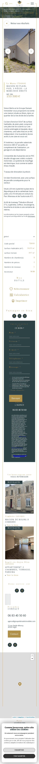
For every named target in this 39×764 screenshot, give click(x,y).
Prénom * (14, 341)
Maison (17, 11)
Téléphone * (16, 358)
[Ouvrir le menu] (32, 3)
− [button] (32, 658)
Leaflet (14, 717)
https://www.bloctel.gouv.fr (17, 447)
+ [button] (32, 655)
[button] (31, 51)
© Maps (20, 717)
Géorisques (31, 216)
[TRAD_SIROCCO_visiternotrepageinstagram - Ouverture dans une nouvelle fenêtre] (22, 591)
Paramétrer (19, 750)
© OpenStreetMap (30, 717)
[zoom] (19, 72)
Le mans (11, 11)
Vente (5, 11)
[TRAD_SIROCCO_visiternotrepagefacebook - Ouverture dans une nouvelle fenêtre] (17, 591)
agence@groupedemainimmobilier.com (21, 621)
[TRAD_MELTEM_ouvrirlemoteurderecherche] (6, 3)
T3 (21, 11)
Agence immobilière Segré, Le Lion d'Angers (17, 9)
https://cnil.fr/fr (22, 436)
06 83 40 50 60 (19, 409)
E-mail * (14, 350)
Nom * (12, 332)
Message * (15, 367)
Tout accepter (19, 756)
